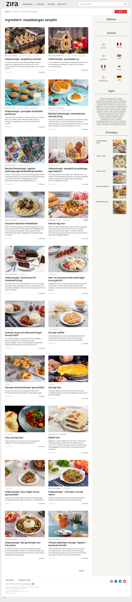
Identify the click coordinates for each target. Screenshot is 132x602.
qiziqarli (116, 111)
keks (124, 104)
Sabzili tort (54, 437)
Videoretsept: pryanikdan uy (63, 59)
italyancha (111, 104)
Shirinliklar (28, 56)
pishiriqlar (99, 111)
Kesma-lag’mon (56, 223)
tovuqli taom (122, 121)
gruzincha (103, 59)
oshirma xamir (100, 109)
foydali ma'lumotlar (101, 101)
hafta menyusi (122, 101)
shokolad (115, 116)
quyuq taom (102, 114)
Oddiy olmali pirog (102, 202)
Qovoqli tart (54, 387)
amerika (103, 48)
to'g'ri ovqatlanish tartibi (55, 329)
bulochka (120, 99)
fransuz (119, 47)
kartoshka (118, 104)
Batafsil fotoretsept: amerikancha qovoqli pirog (66, 115)
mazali (105, 106)
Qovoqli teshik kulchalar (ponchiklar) (25, 387)
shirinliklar (108, 116)
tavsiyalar (118, 119)
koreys (119, 69)
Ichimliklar (65, 539)
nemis (119, 80)
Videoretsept (36, 56)
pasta (107, 109)
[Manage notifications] (4, 597)
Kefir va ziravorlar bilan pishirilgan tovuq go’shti (66, 279)
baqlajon (102, 99)
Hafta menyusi (28, 4)
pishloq (106, 111)
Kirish (121, 11)
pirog (118, 109)
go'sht (115, 101)
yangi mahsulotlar (115, 124)
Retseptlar (40, 4)
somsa (120, 116)
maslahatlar (99, 106)
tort (112, 121)
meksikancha (103, 81)
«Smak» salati (100, 171)
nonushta (111, 106)
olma (125, 106)
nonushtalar (119, 106)
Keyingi (81, 571)
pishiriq (123, 109)
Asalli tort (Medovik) (102, 186)
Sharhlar (42, 72)
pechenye (113, 109)
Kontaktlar (51, 4)
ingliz (119, 58)
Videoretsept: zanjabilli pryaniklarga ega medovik (67, 170)
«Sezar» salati (100, 156)
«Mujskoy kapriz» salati (101, 142)
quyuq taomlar (110, 114)
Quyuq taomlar (23, 220)
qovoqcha (122, 111)
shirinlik (102, 116)
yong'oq (123, 124)
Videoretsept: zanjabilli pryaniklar (23, 59)
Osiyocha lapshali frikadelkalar (21, 223)
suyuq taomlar (104, 119)
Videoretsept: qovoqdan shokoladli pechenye (24, 112)
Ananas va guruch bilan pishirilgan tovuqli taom (23, 334)
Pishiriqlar (22, 56)
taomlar (112, 119)
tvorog (98, 124)
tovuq (116, 121)
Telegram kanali (24, 580)
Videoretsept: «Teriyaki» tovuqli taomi (65, 493)
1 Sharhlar (85, 558)
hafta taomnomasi (102, 104)
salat (116, 114)
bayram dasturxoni (111, 99)
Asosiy (7, 11)
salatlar (122, 114)
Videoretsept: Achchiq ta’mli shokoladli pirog (20, 279)
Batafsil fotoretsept (54, 110)
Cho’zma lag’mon (14, 437)
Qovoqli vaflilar (56, 332)
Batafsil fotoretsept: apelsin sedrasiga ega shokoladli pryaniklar (24, 170)
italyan (103, 69)
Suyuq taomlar (66, 220)
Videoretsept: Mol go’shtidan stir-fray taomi (23, 544)
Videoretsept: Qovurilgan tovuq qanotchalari (22, 493)
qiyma (111, 111)
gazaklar (110, 101)
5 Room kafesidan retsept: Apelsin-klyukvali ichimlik (67, 544)
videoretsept (105, 124)
